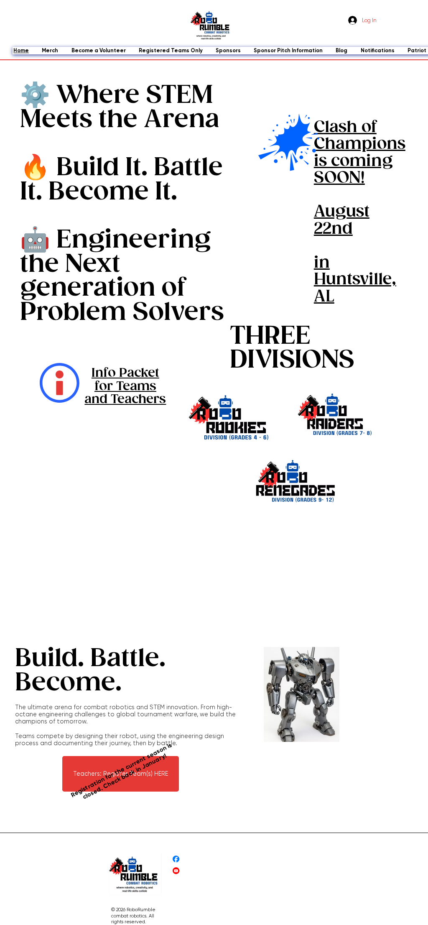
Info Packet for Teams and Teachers (125, 386)
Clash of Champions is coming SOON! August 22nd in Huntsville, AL (359, 212)
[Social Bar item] (176, 859)
